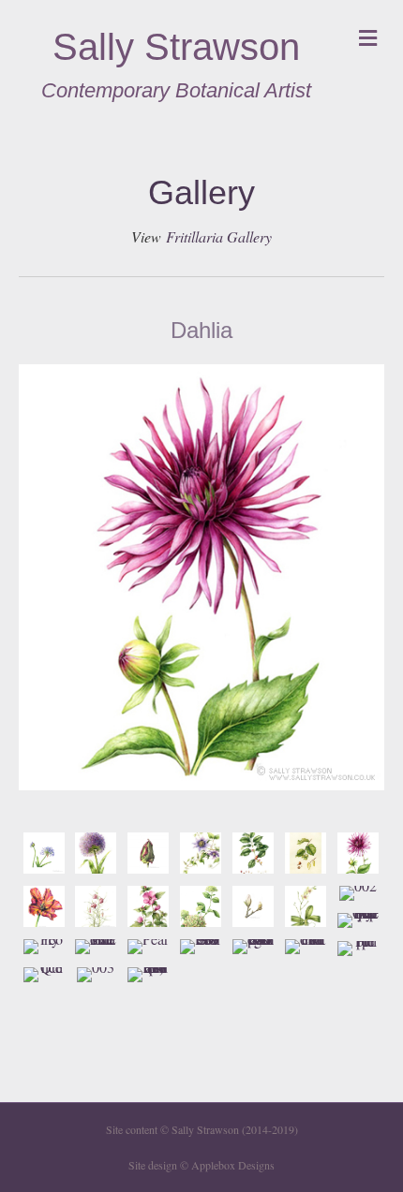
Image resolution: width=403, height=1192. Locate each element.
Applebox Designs (233, 1164)
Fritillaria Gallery (219, 236)
